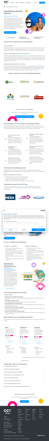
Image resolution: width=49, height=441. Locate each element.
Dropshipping (27, 414)
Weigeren (10, 229)
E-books (33, 417)
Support (33, 412)
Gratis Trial (42, 2)
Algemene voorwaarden (25, 438)
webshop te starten (27, 55)
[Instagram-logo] (39, 435)
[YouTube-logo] (43, 436)
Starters (26, 411)
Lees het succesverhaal (10, 288)
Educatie (33, 414)
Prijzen (17, 2)
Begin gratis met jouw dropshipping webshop (24, 116)
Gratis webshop (20, 419)
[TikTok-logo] (44, 435)
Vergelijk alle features (24, 360)
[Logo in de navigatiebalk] (6, 3)
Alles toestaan (38, 229)
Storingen (34, 419)
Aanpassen (24, 229)
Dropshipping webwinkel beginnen (12, 6)
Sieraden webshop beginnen (19, 428)
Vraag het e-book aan (9, 238)
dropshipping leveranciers (20, 186)
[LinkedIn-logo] (41, 435)
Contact (40, 413)
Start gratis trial (24, 401)
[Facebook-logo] (37, 436)
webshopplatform (36, 70)
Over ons (40, 411)
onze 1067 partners (9, 215)
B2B (25, 418)
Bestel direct (10, 341)
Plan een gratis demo (11, 32)
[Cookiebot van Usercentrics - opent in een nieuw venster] (41, 210)
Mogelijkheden (20, 414)
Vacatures (41, 418)
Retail (26, 413)
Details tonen (41, 226)
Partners (40, 416)
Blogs (33, 415)
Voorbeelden (20, 417)
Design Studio (22, 2)
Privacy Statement (17, 438)
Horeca (26, 416)
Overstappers (27, 419)
